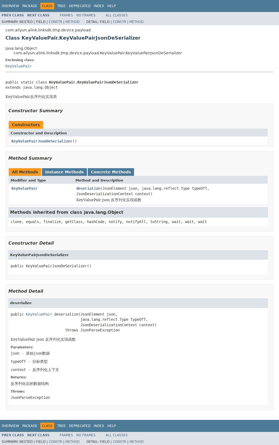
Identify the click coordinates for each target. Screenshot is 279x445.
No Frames (86, 15)
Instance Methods (64, 172)
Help (111, 6)
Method (72, 22)
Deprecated (79, 6)
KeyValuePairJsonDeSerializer (41, 141)
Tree (61, 6)
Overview (10, 6)
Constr (55, 22)
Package (29, 6)
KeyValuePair (18, 66)
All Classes (117, 15)
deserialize (88, 188)
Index (99, 6)
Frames (66, 15)
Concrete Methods (111, 172)
